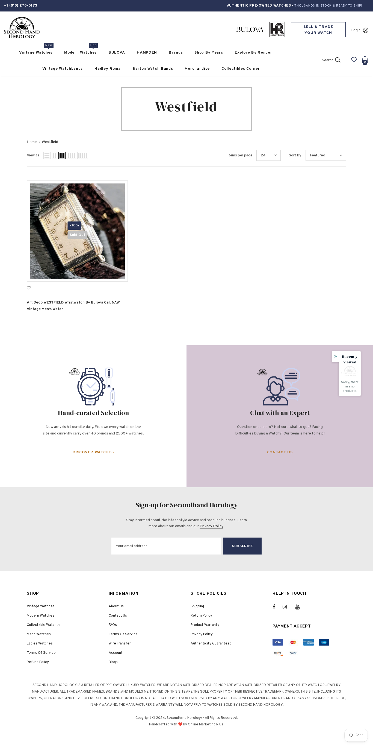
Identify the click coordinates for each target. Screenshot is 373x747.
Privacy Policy (211, 526)
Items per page (239, 155)
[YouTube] (300, 607)
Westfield (50, 142)
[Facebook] (277, 607)
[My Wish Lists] (354, 62)
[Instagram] (287, 607)
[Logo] (22, 28)
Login (355, 30)
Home (32, 142)
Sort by (295, 155)
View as (33, 155)
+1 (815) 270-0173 (20, 5)
